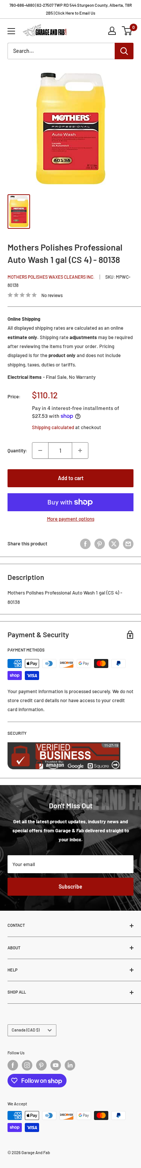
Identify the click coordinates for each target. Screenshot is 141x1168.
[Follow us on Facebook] (13, 1065)
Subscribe (70, 886)
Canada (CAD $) (25, 1029)
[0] (127, 30)
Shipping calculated (53, 427)
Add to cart (70, 478)
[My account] (112, 31)
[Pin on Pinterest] (99, 544)
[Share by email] (128, 544)
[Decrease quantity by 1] (40, 450)
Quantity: (17, 450)
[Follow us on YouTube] (55, 1065)
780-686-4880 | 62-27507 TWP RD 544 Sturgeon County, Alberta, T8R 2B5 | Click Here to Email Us (70, 9)
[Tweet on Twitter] (114, 544)
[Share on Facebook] (85, 544)
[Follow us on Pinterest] (41, 1065)
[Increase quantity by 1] (80, 450)
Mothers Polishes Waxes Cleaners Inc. (51, 276)
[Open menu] (11, 31)
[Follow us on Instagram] (27, 1065)
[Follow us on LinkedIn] (70, 1065)
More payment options (70, 519)
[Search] (124, 51)
